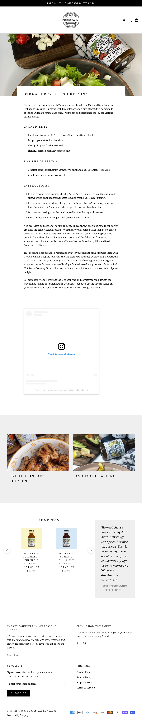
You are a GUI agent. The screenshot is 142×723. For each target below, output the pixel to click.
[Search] (130, 20)
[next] (91, 550)
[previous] (7, 550)
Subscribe (18, 693)
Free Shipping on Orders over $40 (71, 3)
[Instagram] (84, 643)
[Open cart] (136, 20)
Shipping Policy (85, 682)
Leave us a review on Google (92, 632)
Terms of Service (86, 687)
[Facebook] (78, 643)
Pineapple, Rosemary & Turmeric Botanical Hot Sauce (31, 560)
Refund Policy (84, 677)
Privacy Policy (84, 672)
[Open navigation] (5, 20)
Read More (13, 655)
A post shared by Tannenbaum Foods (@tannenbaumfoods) (61, 390)
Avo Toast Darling (96, 476)
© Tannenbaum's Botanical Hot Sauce (31, 711)
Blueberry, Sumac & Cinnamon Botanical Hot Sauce (66, 560)
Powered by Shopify (18, 715)
